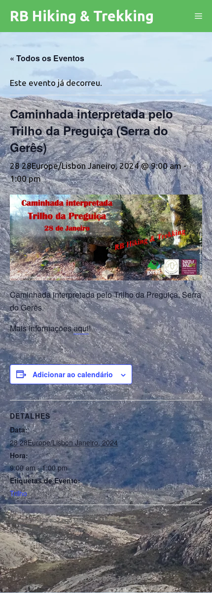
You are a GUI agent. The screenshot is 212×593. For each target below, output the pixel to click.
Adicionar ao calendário (73, 374)
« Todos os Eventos (47, 58)
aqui (81, 328)
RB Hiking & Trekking (82, 16)
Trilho (18, 493)
